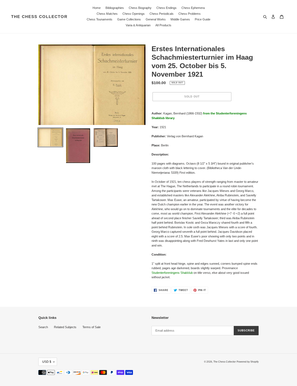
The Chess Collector (39, 16)
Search (43, 327)
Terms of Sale (91, 327)
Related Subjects (65, 327)
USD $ (46, 361)
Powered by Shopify (248, 361)
